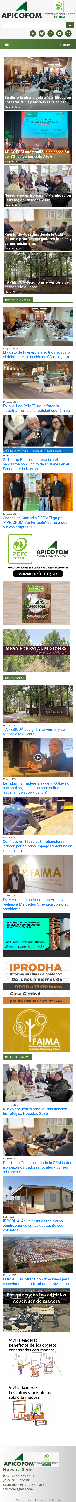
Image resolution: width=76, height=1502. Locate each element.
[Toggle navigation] (7, 44)
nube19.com (53, 1500)
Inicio (65, 44)
